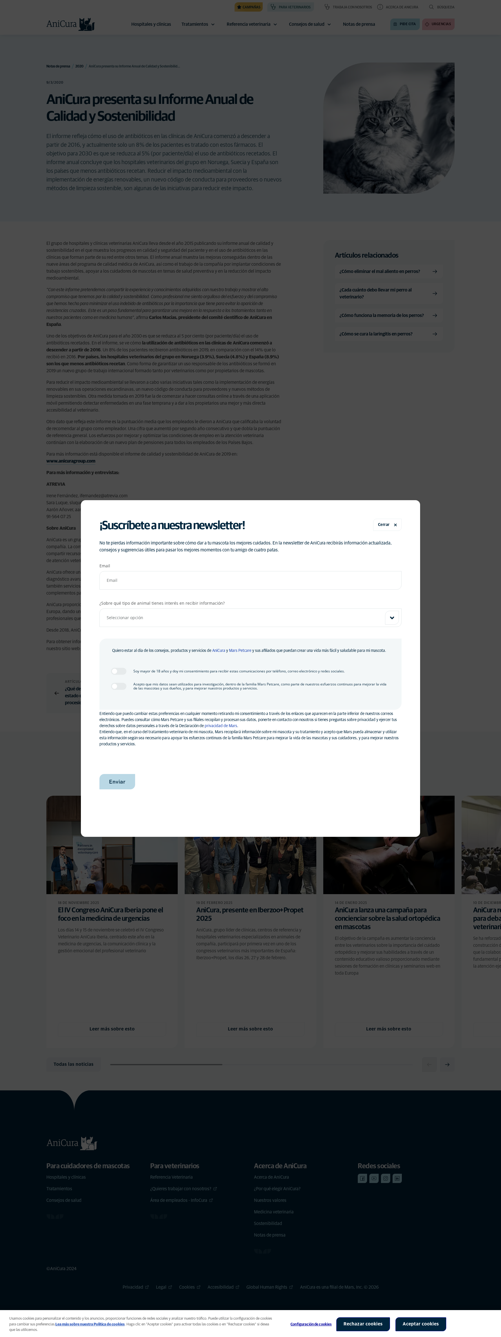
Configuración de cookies (311, 1324)
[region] (250, 1323)
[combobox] (250, 617)
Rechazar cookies (363, 1324)
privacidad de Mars (221, 726)
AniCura (218, 651)
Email (104, 565)
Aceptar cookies (421, 1324)
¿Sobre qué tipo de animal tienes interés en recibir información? (162, 603)
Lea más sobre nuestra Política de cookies (90, 1324)
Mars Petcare (240, 651)
